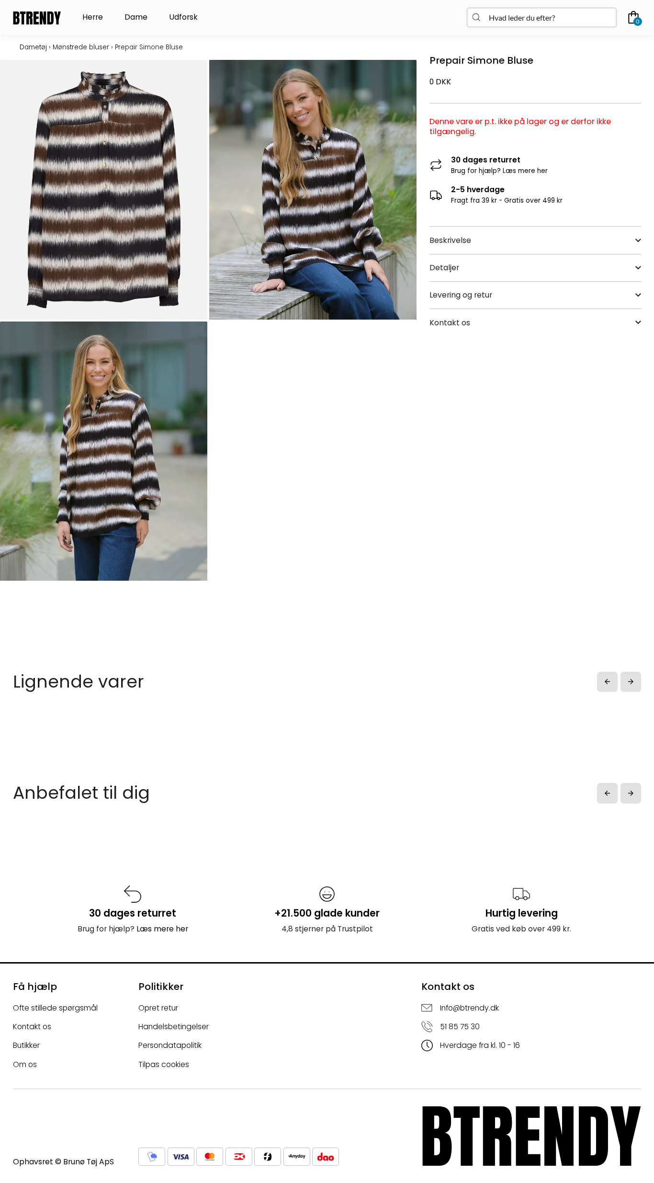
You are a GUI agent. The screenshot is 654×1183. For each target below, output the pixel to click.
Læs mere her (525, 170)
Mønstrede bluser (81, 47)
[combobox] (541, 17)
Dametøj (33, 47)
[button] (607, 682)
